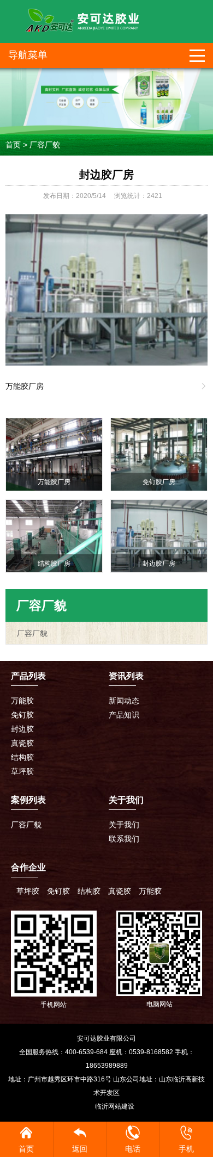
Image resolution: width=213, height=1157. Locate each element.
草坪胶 (22, 771)
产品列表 (28, 675)
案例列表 (28, 800)
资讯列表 (126, 675)
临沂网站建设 (114, 1106)
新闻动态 (124, 700)
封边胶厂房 (106, 175)
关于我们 (124, 824)
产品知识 (124, 714)
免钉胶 (22, 714)
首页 (13, 144)
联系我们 (124, 838)
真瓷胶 (22, 743)
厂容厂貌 (44, 144)
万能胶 (22, 700)
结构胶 (22, 757)
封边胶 (22, 729)
